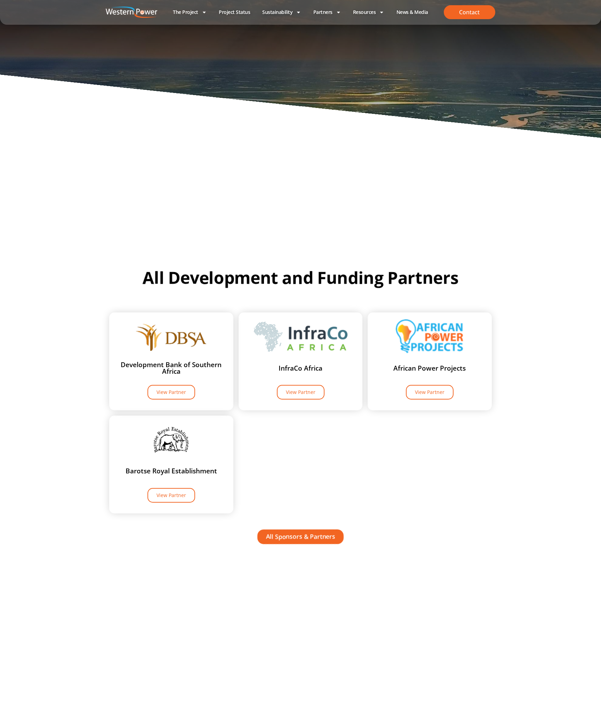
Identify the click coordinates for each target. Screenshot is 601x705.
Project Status (234, 12)
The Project (185, 12)
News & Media (412, 12)
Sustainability (277, 12)
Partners (322, 12)
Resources (364, 12)
